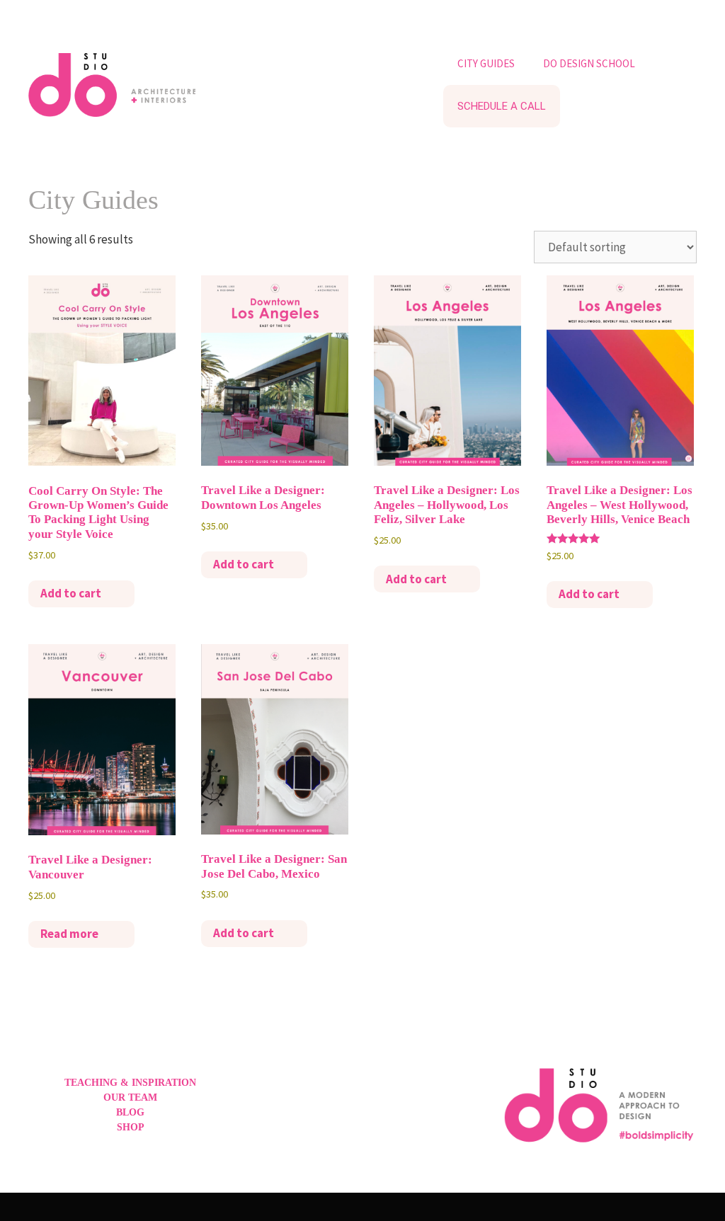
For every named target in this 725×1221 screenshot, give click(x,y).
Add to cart (70, 593)
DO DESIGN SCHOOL (589, 63)
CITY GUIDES (486, 63)
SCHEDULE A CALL (501, 106)
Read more (69, 933)
